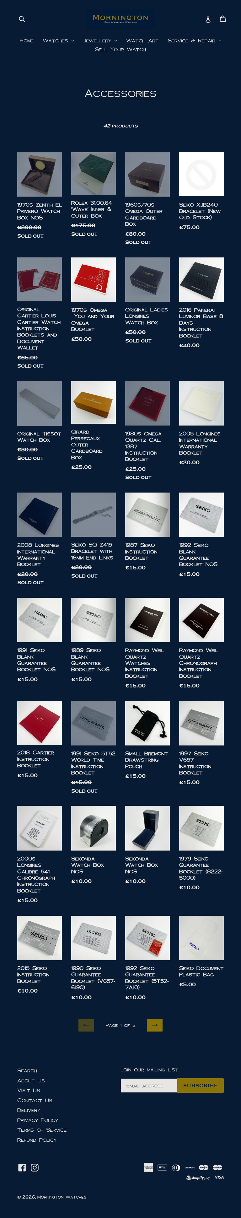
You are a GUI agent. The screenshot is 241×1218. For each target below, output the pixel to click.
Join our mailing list (149, 1069)
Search (27, 1070)
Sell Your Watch (120, 49)
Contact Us (34, 1100)
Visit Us (28, 1090)
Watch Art (142, 40)
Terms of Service (42, 1129)
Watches (57, 40)
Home (27, 40)
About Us (31, 1080)
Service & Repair (193, 40)
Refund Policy (36, 1139)
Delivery (28, 1110)
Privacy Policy (37, 1120)
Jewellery (98, 40)
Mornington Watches (62, 1197)
